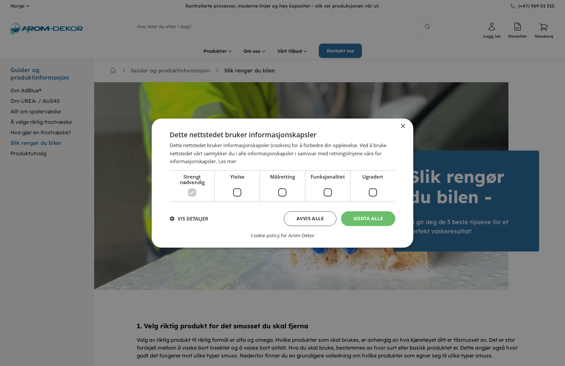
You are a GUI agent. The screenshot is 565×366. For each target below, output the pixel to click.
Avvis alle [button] (310, 218)
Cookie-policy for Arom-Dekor (283, 236)
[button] (189, 218)
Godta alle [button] (368, 218)
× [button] (402, 126)
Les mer (227, 161)
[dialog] (282, 182)
